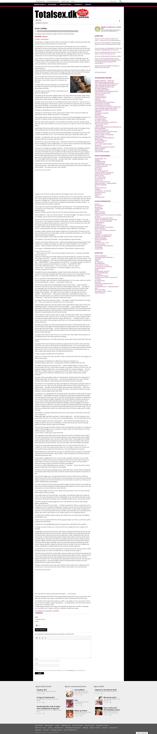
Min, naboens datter (100, 244)
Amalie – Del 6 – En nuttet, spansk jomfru (105, 230)
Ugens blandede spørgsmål (102, 151)
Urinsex (76, 31)
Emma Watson (98, 232)
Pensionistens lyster (100, 163)
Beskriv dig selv (99, 150)
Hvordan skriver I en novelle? (102, 104)
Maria (96, 288)
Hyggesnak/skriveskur (53, 1)
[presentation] (37, 638)
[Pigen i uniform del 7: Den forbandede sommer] (98, 714)
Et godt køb (98, 259)
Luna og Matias (80, 690)
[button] (36, 638)
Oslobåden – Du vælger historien (103, 235)
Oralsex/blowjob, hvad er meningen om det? (106, 91)
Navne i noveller (99, 139)
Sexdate (88, 4)
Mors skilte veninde (100, 280)
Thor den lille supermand (101, 171)
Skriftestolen (98, 145)
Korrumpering (98, 247)
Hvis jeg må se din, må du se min (103, 165)
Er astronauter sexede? (101, 117)
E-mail (36, 663)
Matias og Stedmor (81, 711)
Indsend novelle (40, 1)
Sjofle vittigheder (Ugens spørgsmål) (104, 82)
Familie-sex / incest (40, 727)
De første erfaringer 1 (100, 229)
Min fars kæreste (99, 205)
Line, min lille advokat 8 (104, 52)
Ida (95, 186)
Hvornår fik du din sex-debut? (102, 133)
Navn (36, 659)
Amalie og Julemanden (100, 256)
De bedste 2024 (65, 1)
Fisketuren (97, 189)
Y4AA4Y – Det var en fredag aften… (104, 221)
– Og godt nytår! (99, 125)
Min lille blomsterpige (100, 238)
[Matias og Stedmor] (69, 717)
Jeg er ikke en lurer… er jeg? (102, 242)
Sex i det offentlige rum (101, 141)
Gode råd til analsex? (100, 100)
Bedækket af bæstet (42, 22)
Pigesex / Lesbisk (95, 727)
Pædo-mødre (98, 194)
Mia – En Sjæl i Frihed (100, 177)
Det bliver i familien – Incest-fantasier (104, 134)
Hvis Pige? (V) (98, 274)
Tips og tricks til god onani (101, 130)
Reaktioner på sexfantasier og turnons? (105, 147)
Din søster (97, 216)
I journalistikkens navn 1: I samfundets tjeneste (107, 286)
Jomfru (50, 727)
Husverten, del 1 (99, 249)
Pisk (64, 31)
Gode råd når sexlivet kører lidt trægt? (104, 102)
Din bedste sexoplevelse (101, 88)
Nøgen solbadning (99, 136)
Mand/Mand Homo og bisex (73, 727)
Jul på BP (97, 210)
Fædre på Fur (98, 233)
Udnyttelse (38, 730)
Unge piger (69, 31)
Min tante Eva (98, 207)
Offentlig (85, 727)
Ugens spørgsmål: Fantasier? (102, 90)
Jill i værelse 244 (99, 262)
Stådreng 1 (97, 204)
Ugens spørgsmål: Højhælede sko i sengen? (106, 108)
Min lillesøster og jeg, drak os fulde (104, 218)
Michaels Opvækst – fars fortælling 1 (104, 227)
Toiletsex (104, 727)
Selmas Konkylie (99, 209)
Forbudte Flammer (99, 222)
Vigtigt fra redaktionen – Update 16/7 (104, 80)
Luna (76, 700)
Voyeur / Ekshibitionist (70, 730)
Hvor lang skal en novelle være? (103, 105)
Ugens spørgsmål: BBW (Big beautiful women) (106, 84)
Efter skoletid (98, 169)
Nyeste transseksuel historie (75, 686)
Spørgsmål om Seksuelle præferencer (104, 137)
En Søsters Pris (98, 224)
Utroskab (46, 730)
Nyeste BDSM (99, 686)
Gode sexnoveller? (99, 94)
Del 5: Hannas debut (100, 289)
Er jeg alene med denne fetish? (102, 93)
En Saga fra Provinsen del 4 (46, 697)
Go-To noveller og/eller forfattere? (104, 144)
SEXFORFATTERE (65, 4)
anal (38, 31)
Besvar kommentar (41, 630)
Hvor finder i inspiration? (101, 121)
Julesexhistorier (58, 727)
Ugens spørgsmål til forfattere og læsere (105, 85)
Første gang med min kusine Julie (103, 266)
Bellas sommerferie (100, 212)
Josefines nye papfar (100, 225)
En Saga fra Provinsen (109, 39)
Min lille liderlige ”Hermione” (102, 271)
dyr (41, 31)
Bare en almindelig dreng (101, 273)
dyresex (45, 31)
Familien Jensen (99, 285)
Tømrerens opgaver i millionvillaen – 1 (104, 257)
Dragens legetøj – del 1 (101, 158)
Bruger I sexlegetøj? (100, 148)
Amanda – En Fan (99, 175)
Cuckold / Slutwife (77, 725)
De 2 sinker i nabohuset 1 (101, 166)
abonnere (71, 670)
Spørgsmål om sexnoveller (102, 113)
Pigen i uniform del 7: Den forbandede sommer (112, 709)
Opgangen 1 (98, 241)
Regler (73, 1)
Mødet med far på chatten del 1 (103, 174)
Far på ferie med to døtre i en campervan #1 (106, 277)
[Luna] (69, 707)
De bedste (77, 4)
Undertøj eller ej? (99, 142)
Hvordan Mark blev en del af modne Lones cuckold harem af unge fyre (106, 59)
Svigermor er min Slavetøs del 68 (105, 690)
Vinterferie (97, 160)
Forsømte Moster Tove (101, 188)
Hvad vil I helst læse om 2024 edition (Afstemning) (107, 107)
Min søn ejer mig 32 (110, 697)
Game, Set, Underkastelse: (107, 48)
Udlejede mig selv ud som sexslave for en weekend (108, 215)
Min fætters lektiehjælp (101, 185)
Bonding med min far (100, 192)
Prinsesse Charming (100, 213)
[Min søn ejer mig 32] (98, 704)
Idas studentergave (100, 263)
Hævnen (97, 195)
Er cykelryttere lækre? (100, 119)
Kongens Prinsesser (100, 293)
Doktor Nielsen (99, 168)
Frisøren (97, 260)
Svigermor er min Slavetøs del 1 (103, 236)
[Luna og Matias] (69, 696)
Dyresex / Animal (89, 725)
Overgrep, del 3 (42, 690)
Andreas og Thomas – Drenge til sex (104, 172)
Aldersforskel (39, 725)
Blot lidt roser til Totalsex (101, 124)
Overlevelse (98, 279)
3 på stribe (97, 99)
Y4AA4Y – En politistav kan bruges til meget (106, 219)
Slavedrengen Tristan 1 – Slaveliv (103, 291)
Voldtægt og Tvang (56, 730)
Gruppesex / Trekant (102, 725)
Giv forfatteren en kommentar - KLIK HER (47, 611)
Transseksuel (113, 727)
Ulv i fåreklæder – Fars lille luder (103, 191)
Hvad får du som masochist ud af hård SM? (106, 122)
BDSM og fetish (66, 725)
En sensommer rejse (100, 178)
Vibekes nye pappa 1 (100, 268)
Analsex (57, 725)
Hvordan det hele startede (101, 276)
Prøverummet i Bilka (106, 66)
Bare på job (98, 282)
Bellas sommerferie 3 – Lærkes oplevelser (105, 183)
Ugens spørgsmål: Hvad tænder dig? (104, 87)
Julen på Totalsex (99, 116)
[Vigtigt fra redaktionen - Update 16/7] (97, 29)
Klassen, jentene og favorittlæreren (104, 246)
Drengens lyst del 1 (100, 197)
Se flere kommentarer (100, 72)
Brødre (97, 269)
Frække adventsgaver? (100, 97)
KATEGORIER (52, 4)
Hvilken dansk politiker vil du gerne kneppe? (106, 131)
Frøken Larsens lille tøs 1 (101, 239)
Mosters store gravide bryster (102, 181)
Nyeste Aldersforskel (43, 686)
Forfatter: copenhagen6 (56, 31)
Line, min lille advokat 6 (104, 43)
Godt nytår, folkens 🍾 (100, 96)
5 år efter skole (99, 180)
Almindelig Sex (49, 725)
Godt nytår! (98, 114)
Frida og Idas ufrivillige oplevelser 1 (104, 283)
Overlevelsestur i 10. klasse (102, 265)
